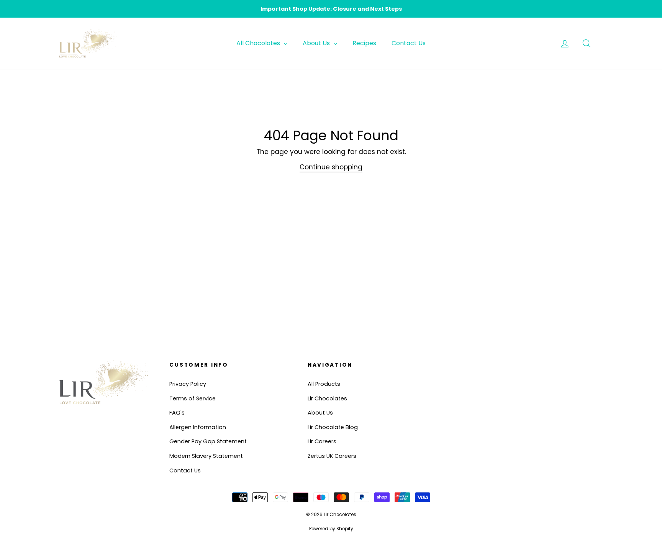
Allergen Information (197, 427)
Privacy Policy (187, 384)
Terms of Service (192, 398)
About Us (320, 412)
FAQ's (177, 412)
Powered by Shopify (331, 529)
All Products (324, 384)
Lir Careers (322, 441)
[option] (331, 9)
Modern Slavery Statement (206, 456)
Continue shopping (331, 167)
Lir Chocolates (327, 398)
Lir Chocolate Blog (333, 427)
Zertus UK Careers (332, 456)
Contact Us (185, 470)
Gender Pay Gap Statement (208, 441)
